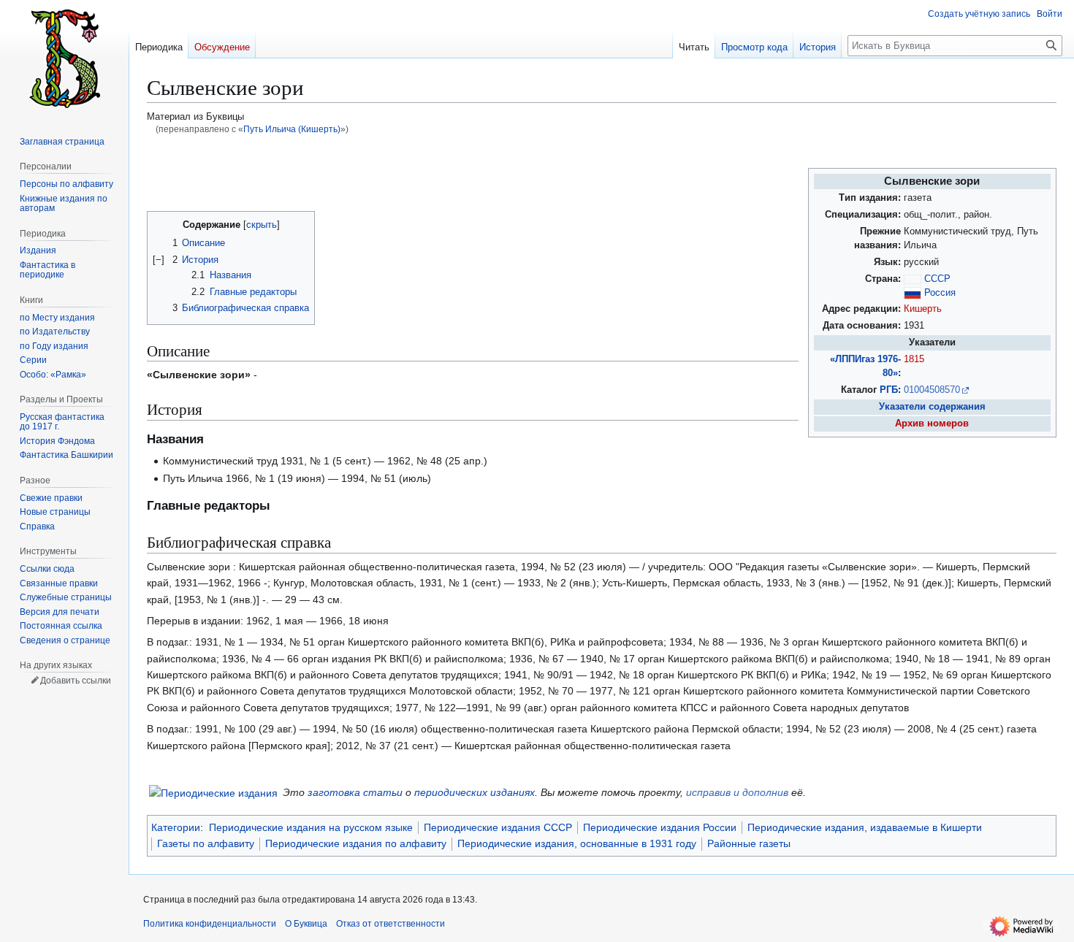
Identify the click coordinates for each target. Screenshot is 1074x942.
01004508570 (932, 390)
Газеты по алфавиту (205, 843)
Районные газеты (749, 843)
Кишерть (923, 309)
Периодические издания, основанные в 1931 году (576, 843)
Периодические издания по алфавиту (355, 843)
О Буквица (306, 924)
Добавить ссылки (75, 680)
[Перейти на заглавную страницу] (64, 58)
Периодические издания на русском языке (311, 827)
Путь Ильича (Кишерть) (291, 129)
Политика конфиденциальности (209, 924)
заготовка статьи (355, 792)
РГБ (889, 390)
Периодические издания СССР (498, 827)
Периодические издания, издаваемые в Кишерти (864, 827)
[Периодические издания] (213, 791)
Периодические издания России (659, 827)
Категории (175, 827)
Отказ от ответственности (390, 924)
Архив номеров (932, 423)
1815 (914, 359)
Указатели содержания (932, 407)
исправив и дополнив (737, 792)
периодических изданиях (474, 792)
